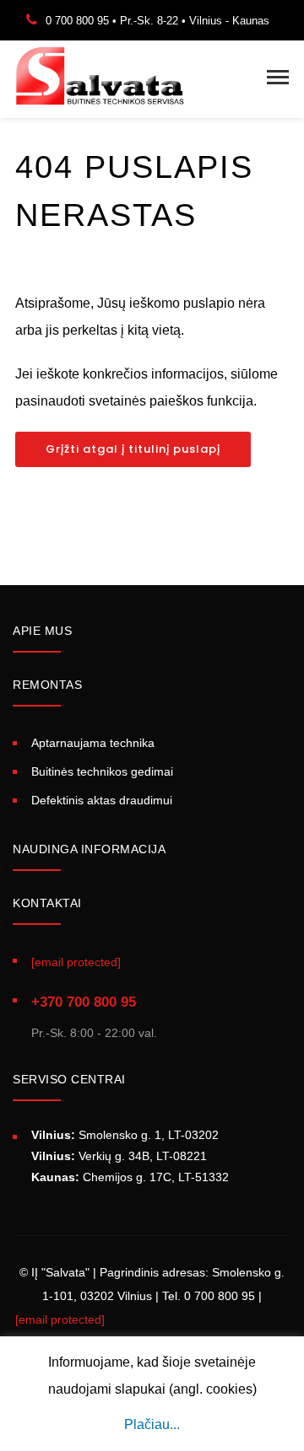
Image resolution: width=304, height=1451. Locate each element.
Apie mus (42, 630)
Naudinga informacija (89, 849)
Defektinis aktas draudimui (101, 800)
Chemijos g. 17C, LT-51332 (130, 1177)
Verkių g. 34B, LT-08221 (119, 1156)
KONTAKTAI (47, 903)
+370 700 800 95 (83, 1002)
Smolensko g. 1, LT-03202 (125, 1135)
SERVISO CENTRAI (69, 1079)
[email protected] (60, 1319)
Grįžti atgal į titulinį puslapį (133, 449)
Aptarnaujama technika (93, 743)
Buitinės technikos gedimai (102, 771)
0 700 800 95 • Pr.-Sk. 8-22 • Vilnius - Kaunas (157, 20)
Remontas (47, 684)
